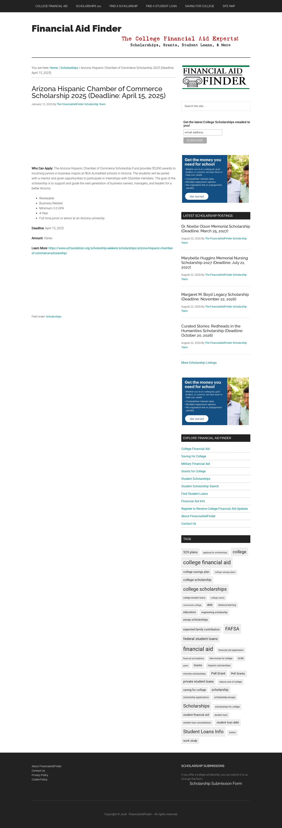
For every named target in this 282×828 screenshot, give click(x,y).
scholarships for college (227, 706)
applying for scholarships (215, 552)
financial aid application (231, 650)
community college (192, 605)
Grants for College (193, 471)
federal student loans (200, 639)
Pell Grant (218, 673)
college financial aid (207, 562)
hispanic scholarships (219, 665)
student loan (221, 715)
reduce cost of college (230, 681)
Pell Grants (238, 673)
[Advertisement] (104, 139)
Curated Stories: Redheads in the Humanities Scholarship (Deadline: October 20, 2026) (212, 331)
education (189, 612)
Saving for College (193, 456)
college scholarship (197, 580)
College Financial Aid (195, 449)
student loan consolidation (197, 722)
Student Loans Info (203, 731)
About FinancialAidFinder (198, 516)
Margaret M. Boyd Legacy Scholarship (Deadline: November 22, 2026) (215, 296)
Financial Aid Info (193, 501)
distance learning (227, 605)
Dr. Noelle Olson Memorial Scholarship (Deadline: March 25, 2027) (215, 228)
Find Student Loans (194, 494)
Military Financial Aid (195, 464)
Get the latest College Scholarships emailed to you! (216, 123)
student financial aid (196, 715)
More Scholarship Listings (199, 363)
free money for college (220, 658)
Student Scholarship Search (200, 486)
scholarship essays (224, 697)
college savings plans (225, 572)
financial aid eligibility (193, 658)
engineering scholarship (214, 612)
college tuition (217, 598)
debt (210, 605)
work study (190, 740)
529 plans (190, 552)
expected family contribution (201, 629)
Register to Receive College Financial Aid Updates (214, 508)
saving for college (194, 690)
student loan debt (228, 722)
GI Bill (241, 658)
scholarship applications (196, 697)
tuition (232, 732)
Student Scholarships (195, 479)
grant (185, 665)
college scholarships (205, 589)
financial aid (198, 649)
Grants (198, 665)
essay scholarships (195, 619)
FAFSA (232, 629)
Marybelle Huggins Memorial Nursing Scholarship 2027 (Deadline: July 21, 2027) (214, 263)
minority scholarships (194, 673)
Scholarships (53, 316)
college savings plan (196, 572)
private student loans (198, 681)
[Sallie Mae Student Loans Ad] (215, 202)
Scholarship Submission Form (216, 783)
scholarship (220, 690)
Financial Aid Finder (76, 28)
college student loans (194, 597)
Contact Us (188, 523)
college (239, 551)
